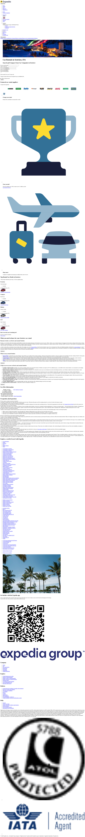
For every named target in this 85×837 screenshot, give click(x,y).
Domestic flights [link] (6, 680)
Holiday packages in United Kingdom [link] (10, 679)
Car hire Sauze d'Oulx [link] (7, 546)
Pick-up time (2, 70)
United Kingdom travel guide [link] (8, 676)
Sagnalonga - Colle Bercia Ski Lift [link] (9, 528)
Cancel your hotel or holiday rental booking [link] (11, 705)
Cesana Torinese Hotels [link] (7, 453)
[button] (42, 439)
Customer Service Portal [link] (68, 404)
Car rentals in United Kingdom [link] (8, 681)
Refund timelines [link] (6, 706)
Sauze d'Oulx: (5, 355)
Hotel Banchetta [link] (6, 475)
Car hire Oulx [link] (5, 543)
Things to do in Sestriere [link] (7, 552)
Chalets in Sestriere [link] (6, 468)
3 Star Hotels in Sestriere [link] (7, 448)
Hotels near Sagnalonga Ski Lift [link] (8, 458)
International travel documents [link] (8, 708)
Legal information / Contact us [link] (8, 696)
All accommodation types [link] (7, 682)
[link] (12, 5)
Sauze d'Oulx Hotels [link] (6, 463)
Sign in (4, 23)
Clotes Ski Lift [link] (5, 516)
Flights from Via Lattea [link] (7, 506)
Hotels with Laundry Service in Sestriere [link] (10, 479)
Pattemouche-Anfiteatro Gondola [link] (9, 527)
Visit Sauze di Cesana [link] (7, 529)
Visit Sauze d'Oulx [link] (6, 530)
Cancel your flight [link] (6, 703)
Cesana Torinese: (6, 357)
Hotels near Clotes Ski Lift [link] (7, 457)
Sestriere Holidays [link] (6, 533)
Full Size (17, 389)
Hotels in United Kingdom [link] (7, 677)
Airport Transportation (17, 396)
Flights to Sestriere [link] (6, 504)
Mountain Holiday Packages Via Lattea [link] (10, 521)
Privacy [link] (4, 692)
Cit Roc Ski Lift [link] (6, 515)
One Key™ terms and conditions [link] (9, 689)
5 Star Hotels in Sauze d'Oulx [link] (8, 449)
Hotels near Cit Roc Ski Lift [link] (8, 456)
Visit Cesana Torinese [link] (7, 511)
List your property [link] (6, 667)
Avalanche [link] (5, 462)
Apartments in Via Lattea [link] (7, 492)
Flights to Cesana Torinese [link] (7, 499)
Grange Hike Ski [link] (6, 460)
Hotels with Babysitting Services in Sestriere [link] (11, 478)
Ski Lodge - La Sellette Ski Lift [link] (8, 535)
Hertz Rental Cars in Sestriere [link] (8, 548)
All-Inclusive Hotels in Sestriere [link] (8, 470)
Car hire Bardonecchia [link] (7, 541)
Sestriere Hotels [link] (5, 489)
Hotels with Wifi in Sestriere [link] (8, 482)
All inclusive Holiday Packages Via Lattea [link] (10, 520)
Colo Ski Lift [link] (5, 517)
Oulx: (4, 360)
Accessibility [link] (5, 691)
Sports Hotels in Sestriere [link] (7, 469)
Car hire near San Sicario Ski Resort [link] (9, 544)
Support (4, 20)
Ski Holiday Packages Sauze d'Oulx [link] (9, 523)
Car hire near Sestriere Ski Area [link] (8, 547)
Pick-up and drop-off (4, 65)
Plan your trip (3, 37)
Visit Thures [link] (5, 536)
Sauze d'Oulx (34, 347)
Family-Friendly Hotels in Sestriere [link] (9, 473)
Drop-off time (2, 71)
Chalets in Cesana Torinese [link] (8, 452)
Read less (2, 351)
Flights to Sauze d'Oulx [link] (7, 503)
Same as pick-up (3, 66)
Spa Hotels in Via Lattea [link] (7, 497)
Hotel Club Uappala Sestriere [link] (8, 487)
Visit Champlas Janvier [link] (7, 513)
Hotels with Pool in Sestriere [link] (8, 481)
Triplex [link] (4, 538)
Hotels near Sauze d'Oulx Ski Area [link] (9, 464)
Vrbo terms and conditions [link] (7, 690)
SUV (14, 389)
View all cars (2, 335)
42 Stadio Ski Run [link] (6, 508)
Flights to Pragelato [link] (6, 500)
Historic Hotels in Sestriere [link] (8, 474)
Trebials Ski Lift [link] (6, 537)
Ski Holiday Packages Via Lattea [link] (9, 524)
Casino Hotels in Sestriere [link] (7, 471)
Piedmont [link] (4, 31)
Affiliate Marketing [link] (6, 671)
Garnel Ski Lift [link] (5, 518)
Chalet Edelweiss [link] (6, 472)
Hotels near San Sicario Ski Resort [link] (9, 459)
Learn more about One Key (10, 26)
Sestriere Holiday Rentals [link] (7, 550)
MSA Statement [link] (6, 695)
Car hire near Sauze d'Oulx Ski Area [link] (9, 545)
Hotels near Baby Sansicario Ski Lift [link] (9, 451)
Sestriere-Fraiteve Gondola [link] (8, 531)
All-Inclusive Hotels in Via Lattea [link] (9, 494)
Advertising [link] (5, 670)
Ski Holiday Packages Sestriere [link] (8, 522)
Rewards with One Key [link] (7, 683)
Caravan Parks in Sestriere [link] (7, 467)
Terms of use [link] (5, 694)
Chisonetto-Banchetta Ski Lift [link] (8, 514)
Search (2, 79)
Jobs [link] (3, 666)
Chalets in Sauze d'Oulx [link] (7, 461)
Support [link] (4, 702)
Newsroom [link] (5, 669)
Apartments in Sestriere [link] (7, 465)
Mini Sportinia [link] (5, 525)
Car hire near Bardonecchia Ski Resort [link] (10, 540)
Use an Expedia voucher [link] (7, 707)
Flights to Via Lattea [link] (6, 505)
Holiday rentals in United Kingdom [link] (9, 678)
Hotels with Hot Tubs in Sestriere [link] (9, 480)
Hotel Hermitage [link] (6, 476)
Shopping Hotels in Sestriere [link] (8, 484)
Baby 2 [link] (4, 509)
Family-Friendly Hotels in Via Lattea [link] (9, 496)
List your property (6, 19)
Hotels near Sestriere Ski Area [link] (8, 490)
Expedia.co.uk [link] (5, 29)
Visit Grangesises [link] (6, 519)
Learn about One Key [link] (7, 187)
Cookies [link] (4, 693)
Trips (4, 21)
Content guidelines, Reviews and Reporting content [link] (12, 697)
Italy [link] (3, 33)
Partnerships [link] (5, 668)
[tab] (6, 441)
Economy (21, 389)
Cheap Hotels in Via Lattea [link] (8, 495)
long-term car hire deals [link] (42, 429)
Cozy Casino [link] (5, 483)
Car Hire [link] (4, 34)
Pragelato (32, 348)
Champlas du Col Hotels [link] (7, 454)
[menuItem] (4, 38)
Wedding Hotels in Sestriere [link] (8, 488)
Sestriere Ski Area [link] (6, 532)
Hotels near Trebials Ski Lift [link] (8, 491)
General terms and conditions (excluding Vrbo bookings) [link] (13, 688)
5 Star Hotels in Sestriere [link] (7, 450)
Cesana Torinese (77, 347)
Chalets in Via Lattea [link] (6, 493)
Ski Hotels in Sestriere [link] (7, 485)
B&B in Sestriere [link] (6, 466)
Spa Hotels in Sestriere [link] (7, 486)
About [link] (4, 665)
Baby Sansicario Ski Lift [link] (7, 510)
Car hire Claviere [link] (6, 542)
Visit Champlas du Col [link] (7, 512)
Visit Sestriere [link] (5, 534)
